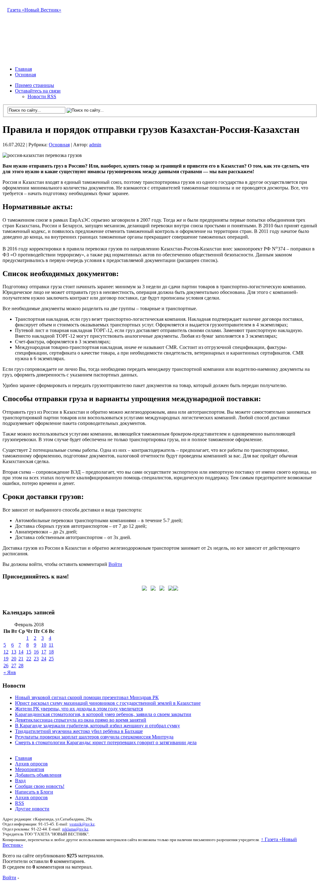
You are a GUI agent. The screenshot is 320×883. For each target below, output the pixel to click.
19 (5, 658)
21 (20, 658)
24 (43, 658)
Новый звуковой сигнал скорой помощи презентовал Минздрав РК (87, 697)
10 (43, 645)
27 (13, 665)
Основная (25, 74)
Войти (115, 564)
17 (43, 651)
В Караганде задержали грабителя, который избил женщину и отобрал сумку (97, 725)
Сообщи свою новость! (39, 786)
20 (13, 658)
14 (20, 651)
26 (5, 665)
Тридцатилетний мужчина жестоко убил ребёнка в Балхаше (79, 731)
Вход (20, 780)
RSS (19, 803)
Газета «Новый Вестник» (34, 10)
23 (36, 658)
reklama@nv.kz (75, 829)
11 (51, 645)
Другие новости (32, 808)
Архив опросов (31, 763)
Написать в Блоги (34, 792)
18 (51, 651)
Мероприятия (29, 769)
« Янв (9, 672)
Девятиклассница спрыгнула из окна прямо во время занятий (80, 720)
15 (28, 651)
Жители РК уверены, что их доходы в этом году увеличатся (79, 708)
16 (36, 651)
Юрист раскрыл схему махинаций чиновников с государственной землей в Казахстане (108, 703)
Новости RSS (42, 96)
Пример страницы (34, 85)
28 (20, 665)
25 (51, 658)
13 (13, 651)
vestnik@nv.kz (82, 824)
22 (28, 658)
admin (95, 144)
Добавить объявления (38, 775)
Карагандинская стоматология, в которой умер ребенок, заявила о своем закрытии (103, 714)
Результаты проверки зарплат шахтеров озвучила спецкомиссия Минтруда (94, 736)
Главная (23, 69)
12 (5, 651)
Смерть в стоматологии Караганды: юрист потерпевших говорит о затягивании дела (106, 742)
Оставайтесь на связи (38, 90)
